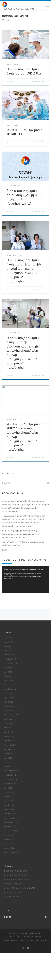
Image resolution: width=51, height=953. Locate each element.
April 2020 (8, 801)
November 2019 (11, 822)
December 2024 (11, 685)
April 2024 (8, 697)
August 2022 (9, 753)
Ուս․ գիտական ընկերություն (20, 888)
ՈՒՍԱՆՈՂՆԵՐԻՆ (12, 892)
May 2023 (8, 728)
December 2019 (11, 818)
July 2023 (8, 723)
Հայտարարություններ (16, 879)
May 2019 (8, 839)
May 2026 (8, 646)
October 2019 (10, 826)
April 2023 (8, 732)
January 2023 (9, 740)
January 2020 (9, 813)
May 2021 (8, 766)
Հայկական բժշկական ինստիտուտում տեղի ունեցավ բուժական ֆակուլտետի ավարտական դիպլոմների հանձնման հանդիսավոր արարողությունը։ (25, 506)
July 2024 (8, 693)
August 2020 (9, 783)
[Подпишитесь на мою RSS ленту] (23, 948)
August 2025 (9, 667)
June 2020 (8, 792)
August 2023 (9, 719)
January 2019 (9, 848)
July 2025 (8, 672)
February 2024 (10, 706)
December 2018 (11, 852)
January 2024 (9, 710)
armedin (10, 81)
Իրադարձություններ (15, 875)
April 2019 (8, 844)
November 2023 (11, 715)
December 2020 (11, 770)
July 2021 (8, 762)
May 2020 (8, 796)
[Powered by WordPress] (14, 940)
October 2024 (10, 689)
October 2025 (10, 659)
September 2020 (11, 779)
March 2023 (9, 736)
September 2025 (11, 663)
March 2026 (9, 654)
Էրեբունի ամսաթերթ (15, 871)
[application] (25, 579)
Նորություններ (13, 884)
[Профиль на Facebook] (28, 948)
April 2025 (8, 680)
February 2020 (10, 809)
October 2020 (10, 775)
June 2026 (8, 642)
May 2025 (8, 676)
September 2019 (11, 831)
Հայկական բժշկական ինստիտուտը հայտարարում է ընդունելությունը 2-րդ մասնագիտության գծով (21, 534)
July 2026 (8, 637)
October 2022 (10, 749)
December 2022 (11, 745)
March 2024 (9, 702)
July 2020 (8, 788)
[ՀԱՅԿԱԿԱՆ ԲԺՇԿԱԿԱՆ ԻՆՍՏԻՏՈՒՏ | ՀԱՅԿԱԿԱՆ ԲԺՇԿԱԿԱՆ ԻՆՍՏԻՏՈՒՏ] (4, 4)
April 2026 (8, 650)
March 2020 (9, 805)
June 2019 (8, 835)
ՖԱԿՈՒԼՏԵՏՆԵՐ (12, 896)
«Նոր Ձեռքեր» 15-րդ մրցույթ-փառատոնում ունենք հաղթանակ (23, 544)
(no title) (5, 550)
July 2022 (8, 758)
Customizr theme (41, 940)
